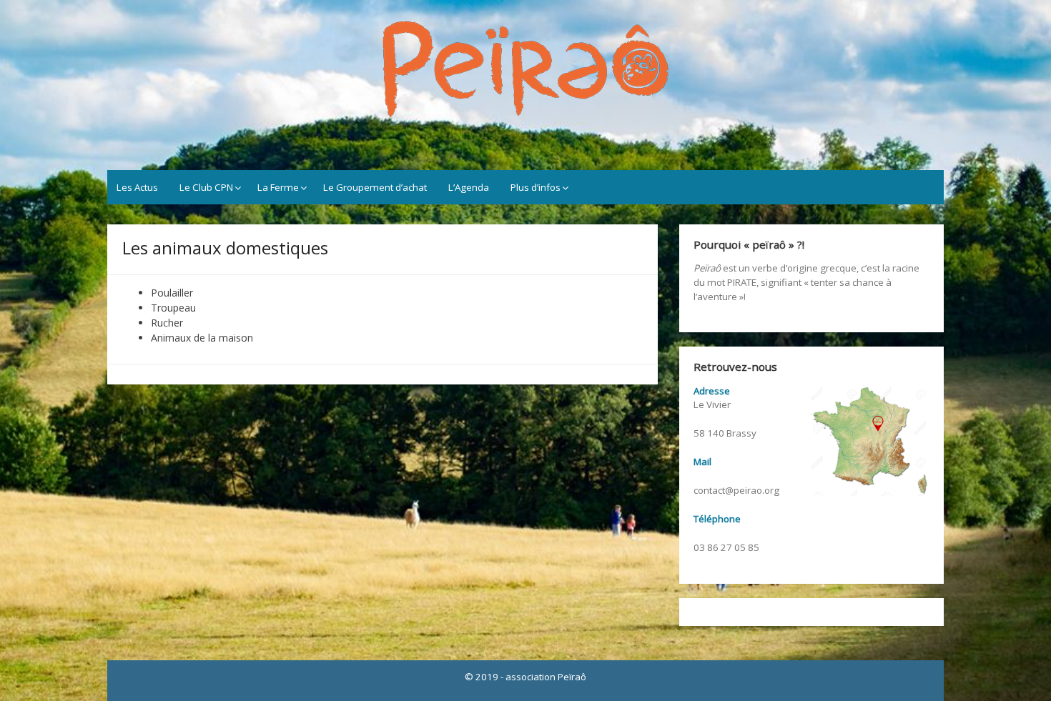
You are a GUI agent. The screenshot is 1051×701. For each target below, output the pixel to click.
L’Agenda (468, 187)
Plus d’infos (535, 187)
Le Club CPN (206, 187)
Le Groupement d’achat (375, 187)
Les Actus (137, 187)
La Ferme (278, 187)
